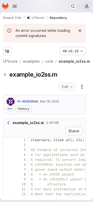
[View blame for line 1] (7, 140)
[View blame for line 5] (7, 159)
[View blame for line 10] (7, 184)
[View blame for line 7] (7, 169)
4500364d (29, 101)
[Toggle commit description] (9, 108)
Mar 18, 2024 (49, 101)
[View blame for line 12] (7, 194)
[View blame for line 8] (7, 174)
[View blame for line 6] (7, 164)
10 (24, 184)
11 (24, 189)
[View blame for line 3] (7, 149)
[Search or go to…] (73, 6)
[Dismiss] (80, 30)
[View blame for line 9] (7, 179)
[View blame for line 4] (7, 154)
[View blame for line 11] (7, 189)
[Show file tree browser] (7, 51)
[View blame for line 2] (7, 144)
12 (24, 194)
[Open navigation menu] (15, 6)
